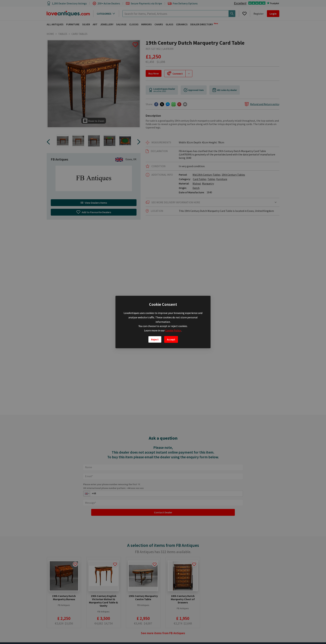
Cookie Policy (173, 330)
